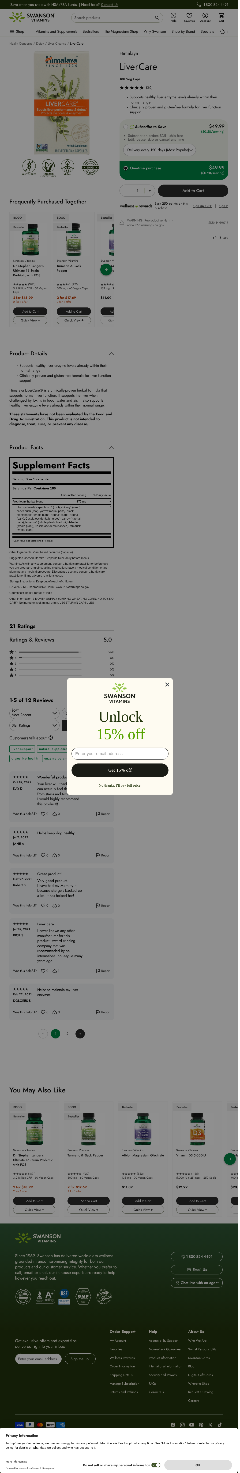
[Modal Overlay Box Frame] (120, 736)
